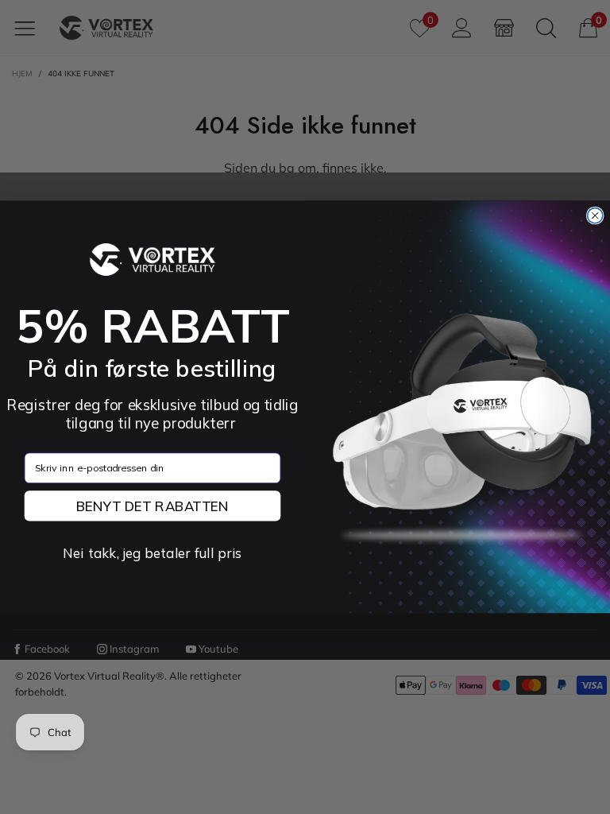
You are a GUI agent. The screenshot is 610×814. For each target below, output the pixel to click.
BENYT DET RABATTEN (153, 505)
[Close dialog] (595, 215)
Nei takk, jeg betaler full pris (152, 552)
